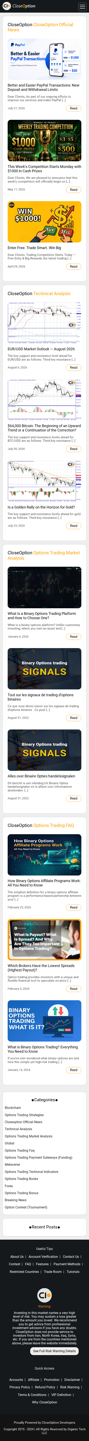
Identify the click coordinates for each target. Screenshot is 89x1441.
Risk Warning (69, 1387)
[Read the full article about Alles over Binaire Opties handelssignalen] (44, 750)
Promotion (51, 1380)
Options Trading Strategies (24, 1115)
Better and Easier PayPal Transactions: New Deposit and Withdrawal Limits (43, 87)
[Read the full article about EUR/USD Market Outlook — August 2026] (44, 322)
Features (42, 1264)
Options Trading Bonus (21, 1193)
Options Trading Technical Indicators (31, 1172)
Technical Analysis (18, 1129)
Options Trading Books (21, 1179)
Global (9, 1143)
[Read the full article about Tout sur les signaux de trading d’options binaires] (44, 668)
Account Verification (43, 1257)
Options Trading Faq (20, 1150)
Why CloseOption (44, 1402)
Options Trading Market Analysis (28, 1136)
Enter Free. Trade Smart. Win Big (34, 248)
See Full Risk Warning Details (54, 1351)
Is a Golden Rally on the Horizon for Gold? (41, 507)
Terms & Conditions (32, 1395)
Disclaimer (72, 1380)
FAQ (28, 1264)
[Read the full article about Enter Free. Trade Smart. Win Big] (44, 221)
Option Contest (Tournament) (26, 1207)
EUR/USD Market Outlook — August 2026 (41, 349)
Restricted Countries (24, 1272)
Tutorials (73, 1272)
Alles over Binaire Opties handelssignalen (41, 776)
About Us (17, 1257)
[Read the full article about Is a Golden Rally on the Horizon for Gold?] (44, 481)
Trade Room (53, 1272)
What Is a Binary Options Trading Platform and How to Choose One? (42, 615)
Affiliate (33, 1380)
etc (15, 1339)
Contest (14, 1264)
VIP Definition (61, 1395)
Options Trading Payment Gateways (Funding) (38, 1157)
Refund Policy (45, 1387)
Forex (9, 1186)
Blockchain (13, 1108)
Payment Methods (67, 1264)
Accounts (16, 1380)
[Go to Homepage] (18, 6)
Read (73, 108)
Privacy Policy (20, 1387)
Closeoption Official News (23, 1122)
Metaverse (12, 1165)
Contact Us (71, 1257)
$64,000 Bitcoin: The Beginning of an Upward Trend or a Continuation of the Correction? (44, 428)
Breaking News (15, 1200)
